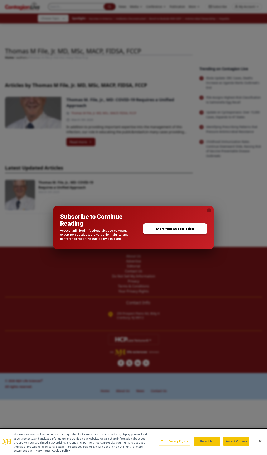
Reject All (206, 441)
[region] (133, 441)
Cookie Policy (61, 450)
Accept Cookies (236, 441)
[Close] (260, 441)
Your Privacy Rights (174, 441)
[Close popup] (209, 210)
